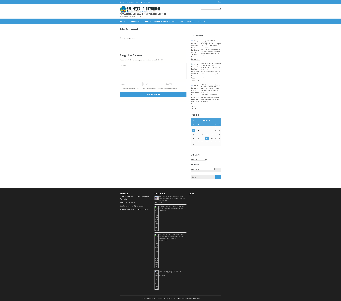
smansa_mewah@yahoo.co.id (130, 2)
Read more (204, 101)
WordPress (196, 298)
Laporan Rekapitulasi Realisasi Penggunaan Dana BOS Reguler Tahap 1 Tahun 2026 (211, 65)
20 (207, 138)
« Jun (194, 120)
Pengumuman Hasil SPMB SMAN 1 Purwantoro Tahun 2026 (170, 272)
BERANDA (123, 21)
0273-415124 (146, 2)
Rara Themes (180, 298)
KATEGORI (201, 21)
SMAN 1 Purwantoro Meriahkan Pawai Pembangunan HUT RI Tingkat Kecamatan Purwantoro (211, 42)
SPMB (181, 21)
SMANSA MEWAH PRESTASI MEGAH (143, 14)
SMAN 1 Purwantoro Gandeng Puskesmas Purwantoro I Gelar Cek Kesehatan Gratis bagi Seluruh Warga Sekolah (211, 87)
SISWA (174, 21)
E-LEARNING (190, 21)
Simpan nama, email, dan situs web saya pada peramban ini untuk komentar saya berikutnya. (149, 88)
